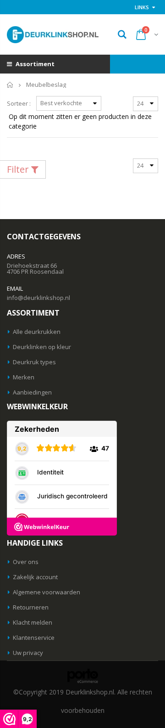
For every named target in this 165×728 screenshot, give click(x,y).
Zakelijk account (35, 577)
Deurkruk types (34, 362)
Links (142, 7)
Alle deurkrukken (36, 331)
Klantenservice (34, 637)
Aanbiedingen (32, 392)
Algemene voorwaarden (46, 592)
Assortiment (34, 64)
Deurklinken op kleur (42, 347)
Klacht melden (32, 622)
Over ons (25, 562)
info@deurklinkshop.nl (38, 297)
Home (10, 85)
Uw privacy (28, 653)
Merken (23, 377)
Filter (19, 169)
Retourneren (31, 607)
